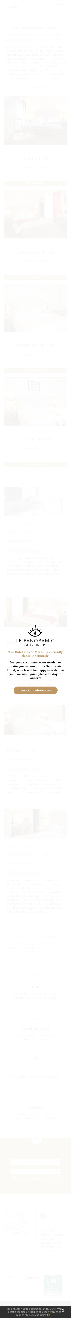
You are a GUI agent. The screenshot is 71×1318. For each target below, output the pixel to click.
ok (48, 1315)
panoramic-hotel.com (36, 690)
